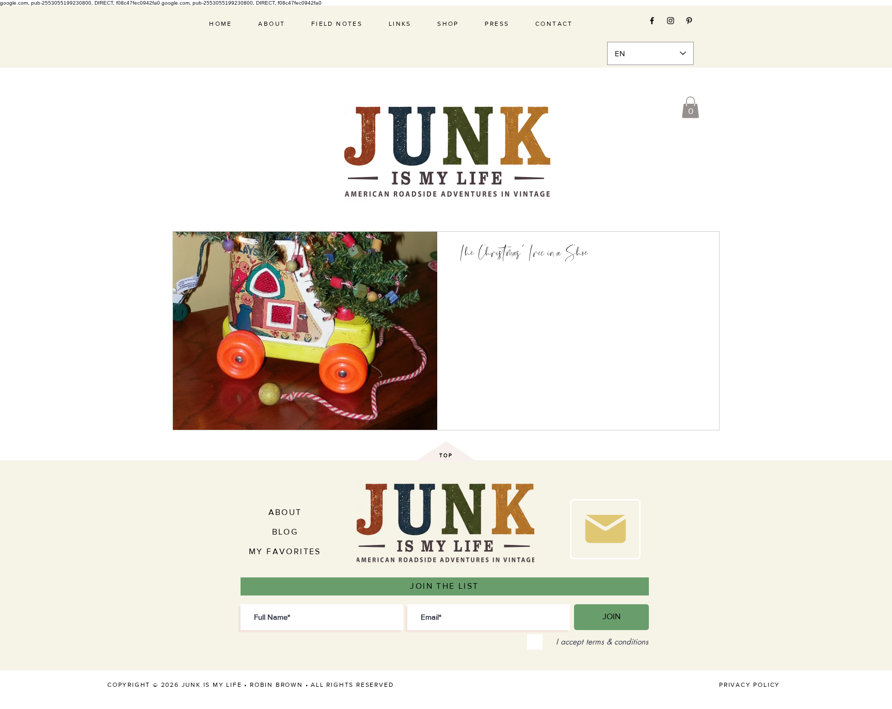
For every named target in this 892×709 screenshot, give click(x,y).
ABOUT (285, 512)
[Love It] (605, 529)
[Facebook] (652, 20)
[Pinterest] (689, 20)
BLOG (285, 531)
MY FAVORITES (285, 551)
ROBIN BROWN (276, 684)
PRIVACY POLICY (749, 684)
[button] (690, 107)
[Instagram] (670, 20)
